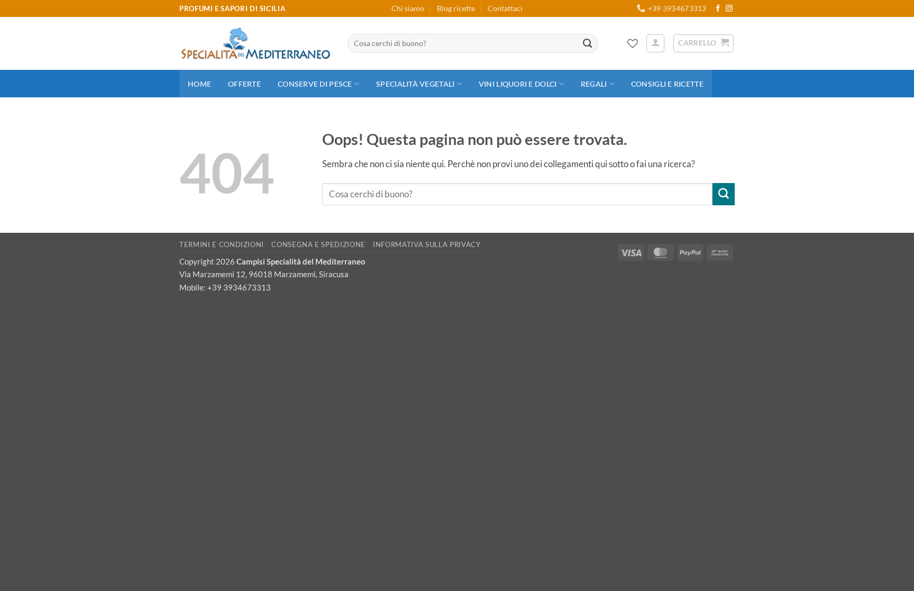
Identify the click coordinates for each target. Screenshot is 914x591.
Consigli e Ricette (667, 83)
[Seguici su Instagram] (729, 9)
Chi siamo (407, 8)
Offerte (244, 83)
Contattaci (505, 8)
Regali (594, 83)
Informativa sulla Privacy (426, 244)
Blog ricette (456, 8)
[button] (655, 43)
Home (199, 83)
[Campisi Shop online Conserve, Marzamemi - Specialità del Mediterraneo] (255, 43)
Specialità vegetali (415, 83)
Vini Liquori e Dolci (517, 83)
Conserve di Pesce (315, 83)
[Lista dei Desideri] (632, 43)
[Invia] (587, 43)
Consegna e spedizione (318, 244)
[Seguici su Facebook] (718, 9)
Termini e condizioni (221, 244)
